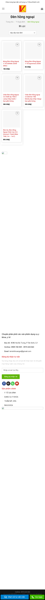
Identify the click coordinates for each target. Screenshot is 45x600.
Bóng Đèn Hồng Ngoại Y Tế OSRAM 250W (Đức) (11, 63)
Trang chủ (9, 22)
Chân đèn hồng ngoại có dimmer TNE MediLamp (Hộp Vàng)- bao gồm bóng (33, 98)
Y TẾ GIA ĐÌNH (10, 393)
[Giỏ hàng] (42, 8)
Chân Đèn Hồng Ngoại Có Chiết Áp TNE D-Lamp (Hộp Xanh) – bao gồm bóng (11, 98)
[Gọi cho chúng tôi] (13, 384)
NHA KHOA (8, 405)
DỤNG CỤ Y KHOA (11, 397)
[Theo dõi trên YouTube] (17, 384)
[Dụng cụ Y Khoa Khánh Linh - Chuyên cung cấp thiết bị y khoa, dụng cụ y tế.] (22, 9)
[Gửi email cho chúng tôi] (8, 384)
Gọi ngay (38, 597)
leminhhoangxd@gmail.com (20, 351)
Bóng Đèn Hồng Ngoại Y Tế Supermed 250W (33, 62)
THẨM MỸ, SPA (10, 401)
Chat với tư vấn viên (16, 597)
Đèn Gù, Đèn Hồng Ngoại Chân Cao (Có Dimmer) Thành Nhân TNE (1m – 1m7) (10, 133)
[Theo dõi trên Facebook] (4, 384)
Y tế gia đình (20, 22)
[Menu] (3, 9)
